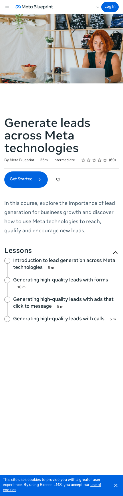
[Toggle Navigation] (7, 7)
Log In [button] (110, 7)
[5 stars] (105, 160)
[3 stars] (94, 160)
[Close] (116, 485)
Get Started (21, 179)
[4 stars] (99, 160)
